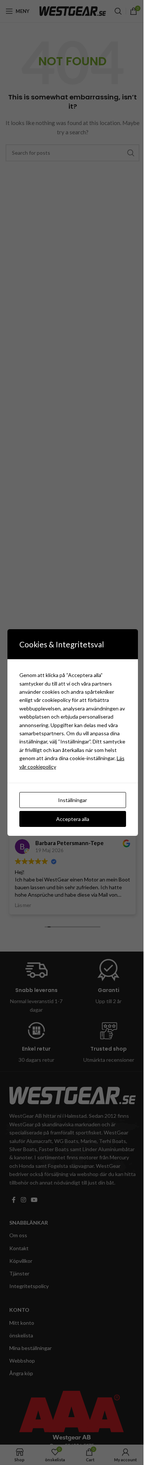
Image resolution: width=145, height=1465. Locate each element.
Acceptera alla (72, 819)
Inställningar (72, 800)
